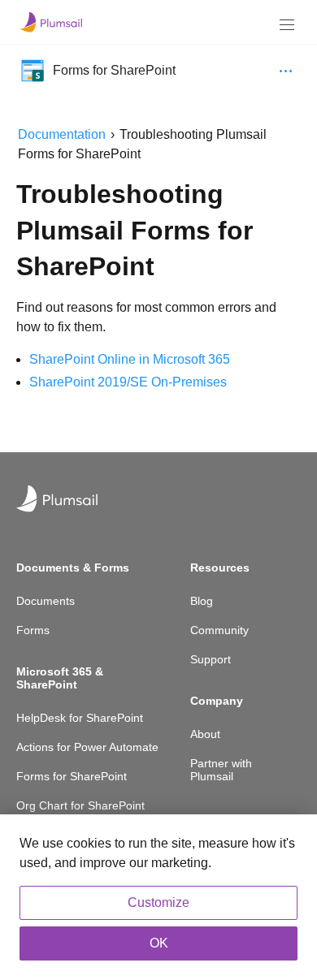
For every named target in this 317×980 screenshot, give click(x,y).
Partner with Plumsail (221, 770)
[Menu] (287, 24)
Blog (201, 600)
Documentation (62, 134)
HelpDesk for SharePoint (79, 717)
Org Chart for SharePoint (80, 805)
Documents (45, 600)
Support (210, 659)
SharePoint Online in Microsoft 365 (129, 359)
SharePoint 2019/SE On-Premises (128, 382)
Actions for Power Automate (87, 746)
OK (159, 943)
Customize (158, 902)
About (205, 733)
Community (219, 630)
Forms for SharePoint (71, 776)
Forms (33, 630)
